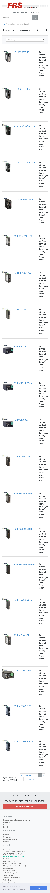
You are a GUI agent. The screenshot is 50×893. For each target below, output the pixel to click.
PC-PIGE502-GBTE (23, 529)
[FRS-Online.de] (25, 5)
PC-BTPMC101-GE (23, 236)
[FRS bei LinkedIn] (36, 12)
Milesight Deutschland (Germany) (14, 866)
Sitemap (6, 834)
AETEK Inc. (7, 849)
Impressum (7, 825)
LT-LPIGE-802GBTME (24, 125)
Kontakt (16, 12)
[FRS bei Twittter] (33, 12)
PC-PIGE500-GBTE (23, 493)
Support (6, 841)
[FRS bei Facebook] (31, 12)
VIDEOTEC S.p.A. (9, 882)
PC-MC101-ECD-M (23, 383)
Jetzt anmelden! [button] (26, 806)
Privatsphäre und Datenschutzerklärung (16, 820)
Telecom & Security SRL (11, 877)
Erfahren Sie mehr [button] (19, 889)
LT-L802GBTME (21, 52)
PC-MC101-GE (21, 420)
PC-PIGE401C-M (22, 456)
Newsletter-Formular (10, 839)
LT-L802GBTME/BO (23, 89)
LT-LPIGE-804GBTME (24, 162)
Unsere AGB (7, 822)
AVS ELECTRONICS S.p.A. (12, 854)
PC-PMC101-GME (23, 670)
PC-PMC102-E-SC (23, 706)
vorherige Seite (26, 775)
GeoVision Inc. (8, 859)
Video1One (7, 880)
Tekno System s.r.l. (10, 875)
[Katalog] (4, 24)
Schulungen (7, 837)
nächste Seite (34, 779)
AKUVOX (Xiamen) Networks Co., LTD (16, 851)
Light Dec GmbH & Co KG (12, 863)
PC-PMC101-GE (22, 635)
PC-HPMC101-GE (22, 273)
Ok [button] (38, 888)
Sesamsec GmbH (9, 870)
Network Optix (8, 868)
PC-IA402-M (20, 309)
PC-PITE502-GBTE (23, 600)
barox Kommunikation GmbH (13, 856)
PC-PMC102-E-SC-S (23, 741)
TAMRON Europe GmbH (11, 873)
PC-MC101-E (20, 346)
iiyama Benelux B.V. (10, 861)
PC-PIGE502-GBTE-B (24, 564)
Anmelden (24, 12)
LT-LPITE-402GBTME (24, 199)
